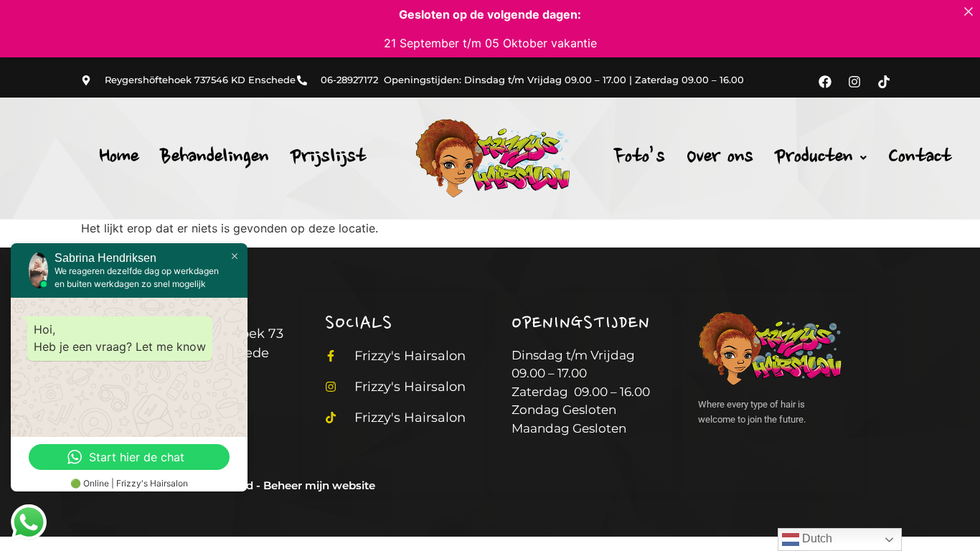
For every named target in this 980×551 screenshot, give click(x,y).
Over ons (720, 158)
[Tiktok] (884, 82)
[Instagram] (854, 82)
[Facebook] (825, 82)
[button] (820, 158)
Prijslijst (328, 158)
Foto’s (639, 158)
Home (118, 158)
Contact (919, 158)
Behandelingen (214, 158)
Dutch (815, 538)
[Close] (968, 11)
